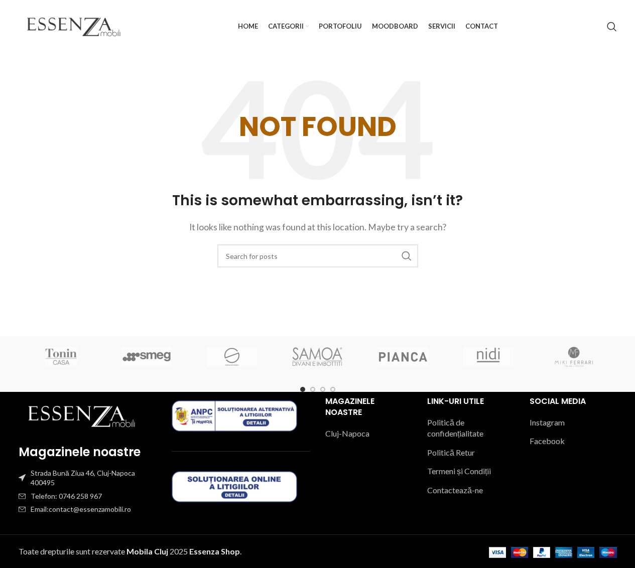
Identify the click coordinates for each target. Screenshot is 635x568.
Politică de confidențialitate (455, 427)
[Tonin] (61, 357)
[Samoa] (317, 357)
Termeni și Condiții (459, 471)
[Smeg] (146, 357)
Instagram (547, 422)
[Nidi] (488, 357)
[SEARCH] (406, 255)
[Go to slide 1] (302, 389)
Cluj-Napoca (347, 433)
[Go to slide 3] (322, 389)
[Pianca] (403, 357)
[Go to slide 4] (332, 389)
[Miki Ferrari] (573, 357)
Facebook (547, 441)
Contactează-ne (455, 490)
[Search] (612, 27)
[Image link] (81, 414)
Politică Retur (451, 452)
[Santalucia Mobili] (232, 357)
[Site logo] (74, 25)
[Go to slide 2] (312, 389)
